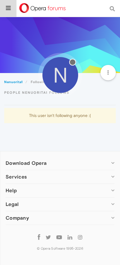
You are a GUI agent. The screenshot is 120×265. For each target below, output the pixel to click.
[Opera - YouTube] (59, 237)
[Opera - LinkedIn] (70, 237)
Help (11, 190)
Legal (12, 204)
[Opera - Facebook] (39, 236)
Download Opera (26, 163)
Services (16, 177)
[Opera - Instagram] (80, 237)
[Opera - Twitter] (48, 237)
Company (17, 218)
